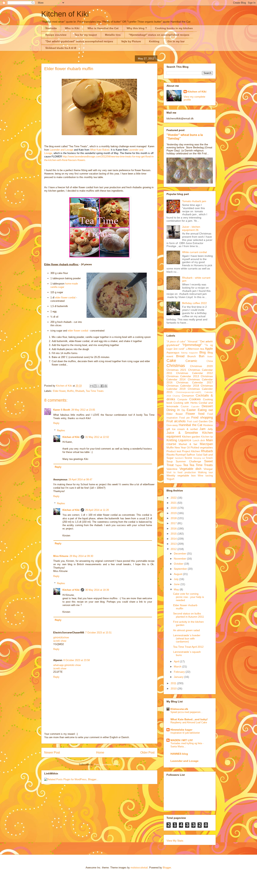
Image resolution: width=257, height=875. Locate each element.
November (180, 558)
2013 (174, 543)
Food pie (184, 417)
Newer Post (52, 752)
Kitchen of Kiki (65, 14)
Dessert (207, 406)
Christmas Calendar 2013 (183, 376)
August (178, 573)
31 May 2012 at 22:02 (97, 437)
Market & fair (188, 444)
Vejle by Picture (131, 41)
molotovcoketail (139, 867)
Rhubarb (79, 391)
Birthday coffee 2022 (194, 303)
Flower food (195, 414)
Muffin (70, 391)
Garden (203, 421)
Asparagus (173, 352)
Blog (202, 352)
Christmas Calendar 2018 (183, 385)
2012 (174, 548)
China (210, 361)
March (178, 666)
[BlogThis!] (95, 386)
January (179, 676)
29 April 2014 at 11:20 (97, 510)
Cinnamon (188, 395)
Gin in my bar (176, 41)
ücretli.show (59, 668)
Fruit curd (192, 421)
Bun (201, 356)
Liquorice (184, 440)
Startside (51, 28)
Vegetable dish (190, 469)
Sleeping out (199, 458)
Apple (209, 348)
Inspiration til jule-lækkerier (185, 732)
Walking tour (205, 472)
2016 (174, 528)
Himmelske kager (181, 729)
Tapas (178, 465)
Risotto (171, 454)
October (179, 563)
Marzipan (206, 444)
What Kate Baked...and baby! (189, 719)
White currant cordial (194, 252)
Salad (199, 454)
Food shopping (202, 417)
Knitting (154, 41)
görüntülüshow (61, 637)
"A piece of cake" (176, 341)
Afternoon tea (196, 348)
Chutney (176, 396)
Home (100, 752)
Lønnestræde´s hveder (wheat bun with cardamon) (186, 638)
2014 (174, 538)
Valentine (172, 468)
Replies (61, 430)
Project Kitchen (191, 451)
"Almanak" (192, 341)
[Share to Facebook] (102, 386)
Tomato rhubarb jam (194, 201)
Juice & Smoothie (182, 432)
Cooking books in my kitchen (174, 28)
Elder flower (59, 391)
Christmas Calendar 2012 (194, 373)
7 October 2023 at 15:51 (98, 632)
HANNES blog (179, 753)
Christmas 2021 (176, 369)
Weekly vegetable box (181, 475)
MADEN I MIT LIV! (181, 740)
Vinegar (208, 468)
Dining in (173, 410)
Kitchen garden (191, 436)
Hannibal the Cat (190, 425)
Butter (210, 356)
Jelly (210, 429)
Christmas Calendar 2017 (194, 382)
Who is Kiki (72, 28)
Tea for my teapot (86, 34)
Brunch (191, 356)
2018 (174, 518)
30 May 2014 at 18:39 (97, 589)
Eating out (205, 410)
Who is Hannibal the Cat (103, 28)
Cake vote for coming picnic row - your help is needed (188, 597)
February (180, 671)
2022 (174, 497)
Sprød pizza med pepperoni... (186, 712)
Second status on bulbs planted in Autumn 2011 (188, 615)
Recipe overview (55, 34)
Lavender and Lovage (61, 149)
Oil (188, 447)
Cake (171, 360)
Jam (202, 429)
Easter (191, 410)
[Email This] (91, 386)
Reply (56, 423)
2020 (174, 507)
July (176, 579)
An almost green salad (186, 630)
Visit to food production (181, 472)
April (177, 661)
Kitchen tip (207, 436)
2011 (174, 683)
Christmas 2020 (201, 366)
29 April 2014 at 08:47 (80, 479)
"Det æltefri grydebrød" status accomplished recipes (79, 41)
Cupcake (195, 406)
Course (185, 406)
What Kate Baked (99, 149)
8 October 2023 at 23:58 (76, 660)
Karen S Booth (61, 409)
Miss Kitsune (60, 556)
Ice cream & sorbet (185, 429)
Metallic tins (113, 34)
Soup (170, 461)
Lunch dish (199, 440)
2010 (174, 688)
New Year (180, 447)
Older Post (147, 752)
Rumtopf (181, 454)
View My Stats (175, 840)
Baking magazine (189, 353)
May (177, 589)
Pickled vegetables (202, 447)
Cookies (195, 399)
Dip (183, 410)
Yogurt (170, 478)
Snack (209, 458)
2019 (174, 513)
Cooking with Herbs (185, 402)
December (180, 553)
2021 (174, 502)
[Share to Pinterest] (106, 386)
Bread (180, 356)
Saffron (190, 454)
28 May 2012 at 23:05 (83, 409)
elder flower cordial (65, 297)
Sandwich (179, 458)
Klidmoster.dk (179, 708)
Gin (211, 421)
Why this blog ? (137, 28)
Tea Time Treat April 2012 (188, 646)
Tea (185, 465)
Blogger (167, 867)
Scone (188, 457)
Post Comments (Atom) (107, 764)
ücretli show (59, 640)
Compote (182, 399)
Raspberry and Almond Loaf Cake (188, 722)
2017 (174, 523)
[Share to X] (98, 386)
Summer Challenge (188, 461)
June (177, 584)
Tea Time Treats (95, 391)
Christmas (176, 365)
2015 (174, 533)
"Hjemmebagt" (192, 345)
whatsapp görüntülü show (67, 665)
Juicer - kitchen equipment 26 (191, 228)
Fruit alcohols (176, 421)
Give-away (172, 425)
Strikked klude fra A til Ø (60, 47)
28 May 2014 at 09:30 (81, 556)
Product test (174, 451)
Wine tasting (205, 475)
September (181, 568)
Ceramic (191, 361)
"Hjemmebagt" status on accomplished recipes (159, 34)
